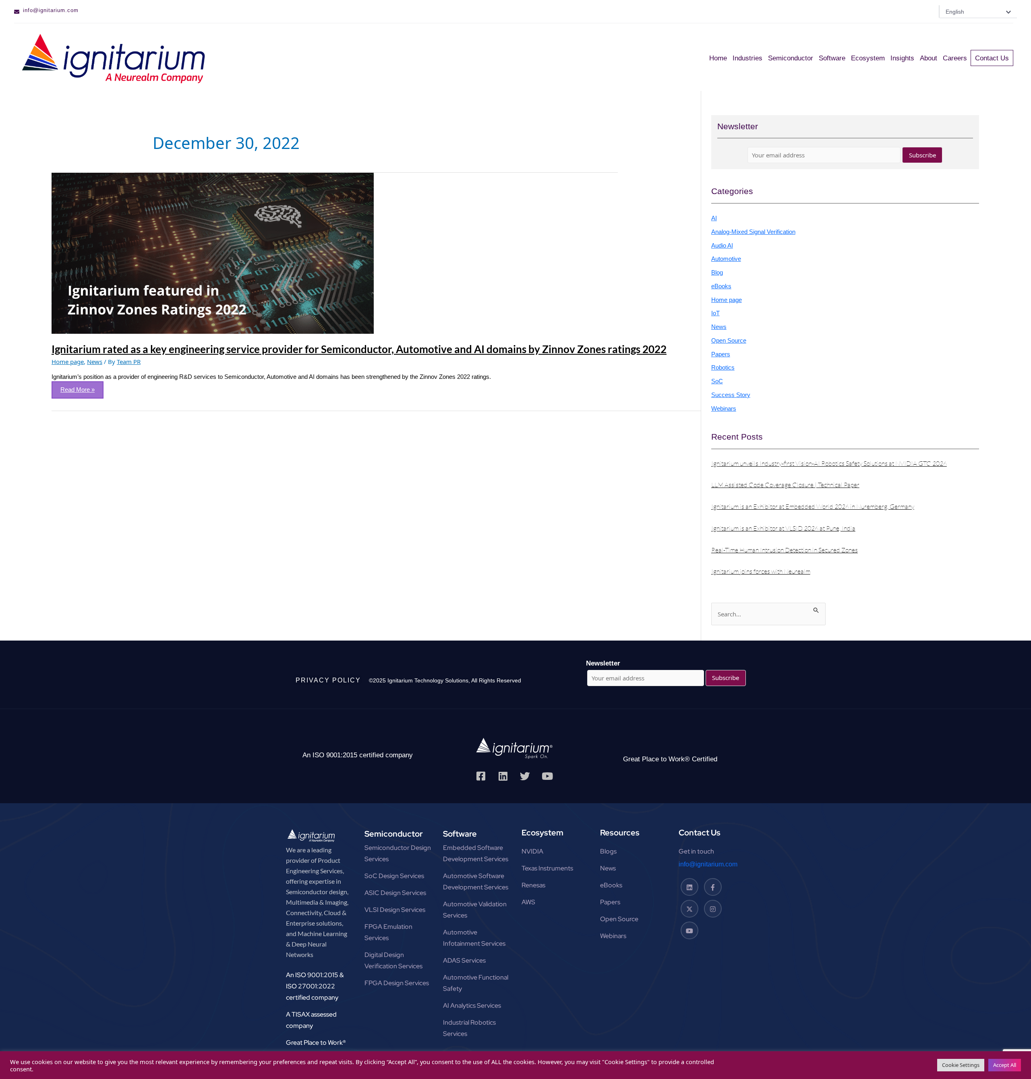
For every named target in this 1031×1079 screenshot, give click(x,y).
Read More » (80, 387)
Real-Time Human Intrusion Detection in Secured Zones (784, 550)
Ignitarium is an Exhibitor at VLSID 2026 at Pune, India (783, 528)
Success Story (730, 394)
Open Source (728, 340)
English (955, 11)
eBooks (721, 286)
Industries (747, 58)
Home (718, 58)
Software (832, 58)
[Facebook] (713, 887)
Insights (902, 58)
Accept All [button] (1004, 1065)
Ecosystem (868, 58)
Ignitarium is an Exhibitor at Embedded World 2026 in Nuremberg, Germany (812, 506)
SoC (717, 381)
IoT (715, 313)
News (94, 362)
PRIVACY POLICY (328, 680)
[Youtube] (689, 930)
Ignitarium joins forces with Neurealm (760, 571)
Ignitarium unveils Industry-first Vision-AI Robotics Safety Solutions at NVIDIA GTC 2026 (829, 463)
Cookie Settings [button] (960, 1065)
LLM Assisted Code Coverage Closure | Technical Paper (785, 485)
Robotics (723, 367)
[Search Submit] (816, 609)
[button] (978, 11)
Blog (717, 272)
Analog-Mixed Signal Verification (753, 231)
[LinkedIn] (689, 887)
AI (714, 218)
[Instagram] (713, 909)
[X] (689, 909)
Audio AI (722, 245)
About (928, 58)
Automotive (726, 258)
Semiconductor (790, 58)
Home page (68, 362)
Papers (720, 354)
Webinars (723, 408)
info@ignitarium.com (51, 10)
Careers (955, 58)
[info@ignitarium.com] (16, 11)
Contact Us (992, 58)
